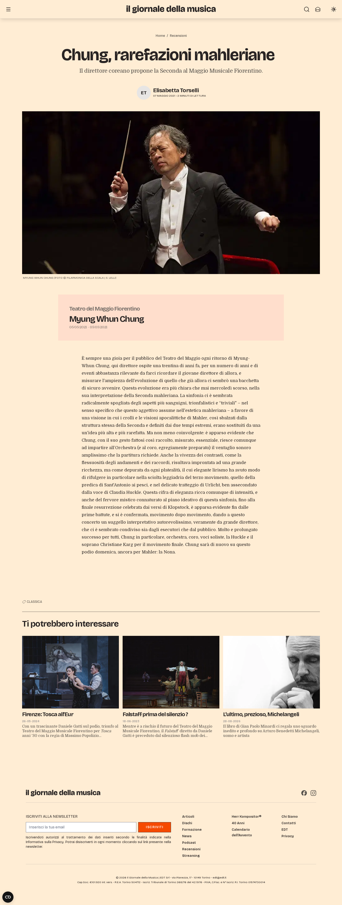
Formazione (192, 830)
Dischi (187, 823)
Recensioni (178, 36)
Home (160, 36)
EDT (285, 830)
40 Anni (238, 823)
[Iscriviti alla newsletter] (318, 9)
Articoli (188, 817)
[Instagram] (313, 793)
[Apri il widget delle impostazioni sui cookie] (7, 897)
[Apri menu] (8, 9)
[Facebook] (304, 793)
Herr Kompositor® (246, 817)
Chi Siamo (290, 817)
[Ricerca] (306, 9)
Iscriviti (154, 827)
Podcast (189, 843)
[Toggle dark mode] (333, 9)
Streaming (191, 856)
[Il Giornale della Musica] (171, 9)
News (186, 836)
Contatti (289, 823)
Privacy (288, 836)
